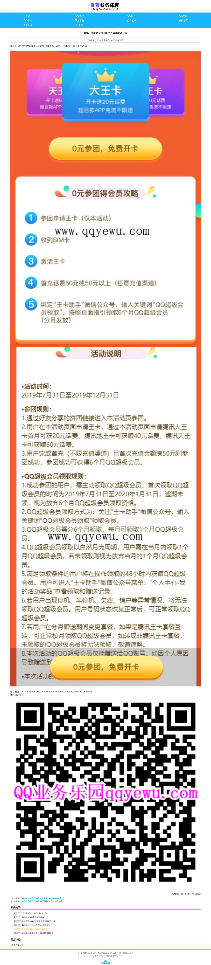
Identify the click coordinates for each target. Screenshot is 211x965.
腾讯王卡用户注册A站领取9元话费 (29, 917)
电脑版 (115, 955)
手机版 (108, 955)
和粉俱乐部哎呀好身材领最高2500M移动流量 (42, 898)
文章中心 (105, 40)
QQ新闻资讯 (117, 40)
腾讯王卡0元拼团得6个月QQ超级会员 (30, 913)
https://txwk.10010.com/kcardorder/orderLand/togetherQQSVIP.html (56, 691)
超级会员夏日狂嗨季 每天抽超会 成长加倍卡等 (42, 901)
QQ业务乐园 (93, 40)
